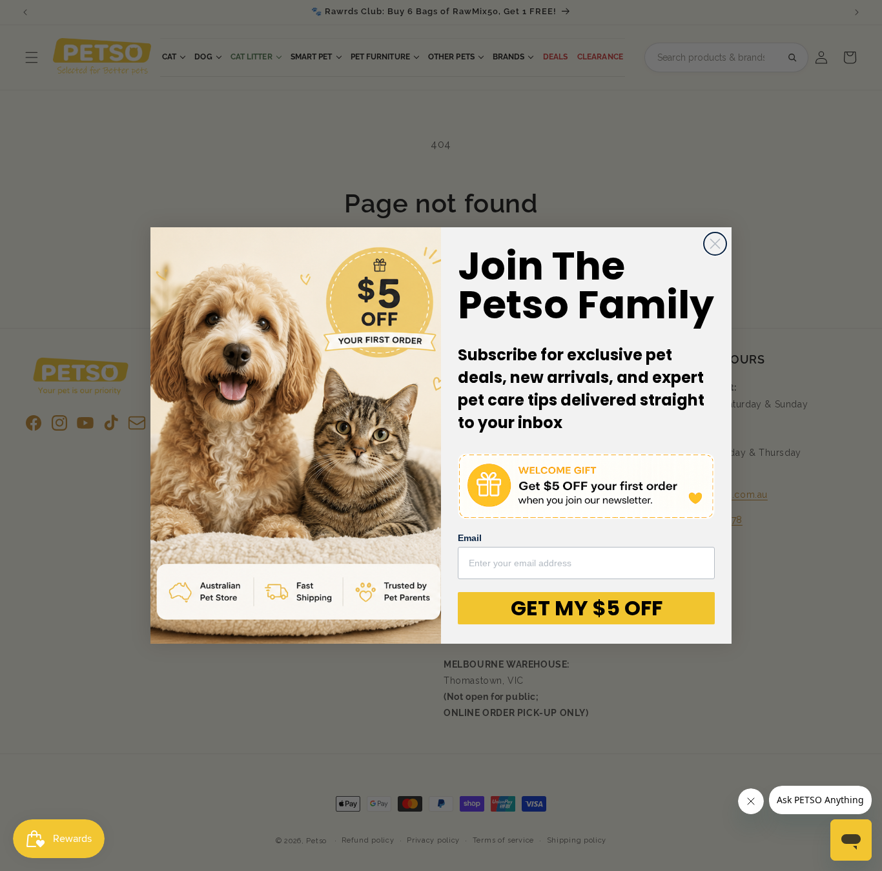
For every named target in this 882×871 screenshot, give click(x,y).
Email (470, 538)
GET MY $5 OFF (586, 607)
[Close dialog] (715, 243)
